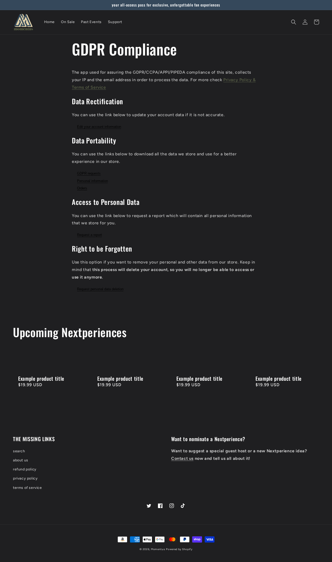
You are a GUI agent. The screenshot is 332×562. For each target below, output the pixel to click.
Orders (82, 188)
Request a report (89, 235)
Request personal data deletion (100, 289)
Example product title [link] (41, 378)
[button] (293, 22)
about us (20, 460)
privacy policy (25, 478)
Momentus (158, 549)
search (19, 451)
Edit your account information (99, 127)
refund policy (25, 469)
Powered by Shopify (179, 549)
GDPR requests (89, 173)
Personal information (92, 181)
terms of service (27, 487)
